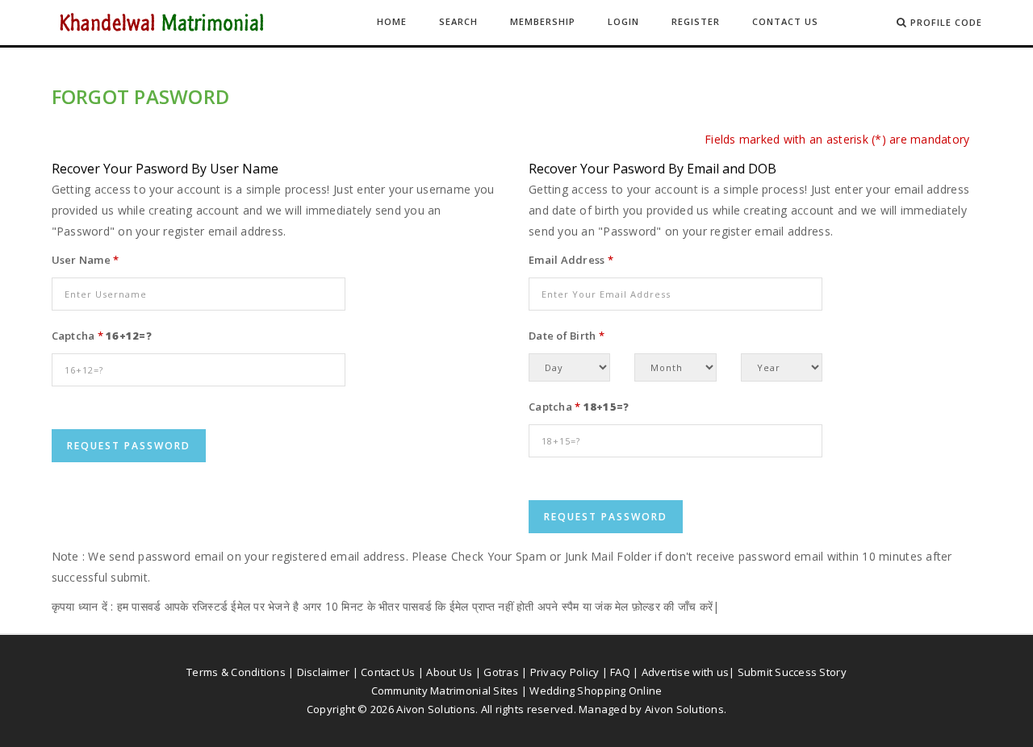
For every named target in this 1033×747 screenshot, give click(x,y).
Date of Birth (566, 335)
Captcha (77, 335)
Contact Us (785, 21)
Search (458, 21)
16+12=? (129, 335)
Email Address (571, 259)
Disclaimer (323, 672)
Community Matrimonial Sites (445, 690)
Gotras (501, 672)
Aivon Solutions (684, 709)
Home (392, 21)
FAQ (620, 672)
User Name (85, 259)
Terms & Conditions (236, 672)
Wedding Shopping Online (595, 690)
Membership (542, 21)
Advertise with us (685, 672)
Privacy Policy (565, 672)
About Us (449, 672)
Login (623, 21)
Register (695, 21)
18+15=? (606, 406)
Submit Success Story (792, 672)
